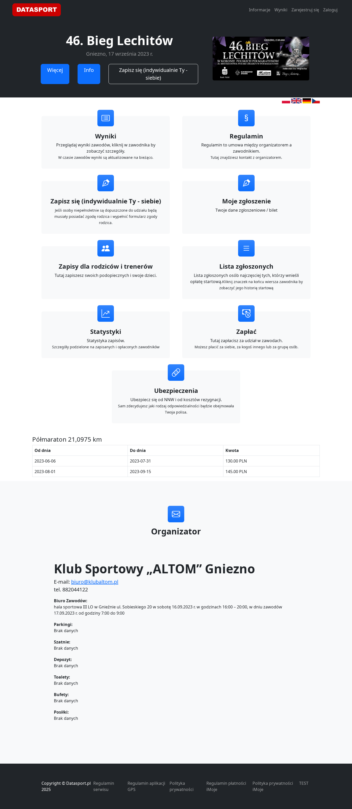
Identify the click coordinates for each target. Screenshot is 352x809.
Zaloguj (330, 10)
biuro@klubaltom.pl (94, 581)
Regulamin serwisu (103, 786)
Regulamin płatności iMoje (226, 786)
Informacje (259, 10)
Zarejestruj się (305, 10)
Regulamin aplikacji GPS (146, 786)
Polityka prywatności (182, 786)
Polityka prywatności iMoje (273, 786)
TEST (303, 783)
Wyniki (280, 10)
